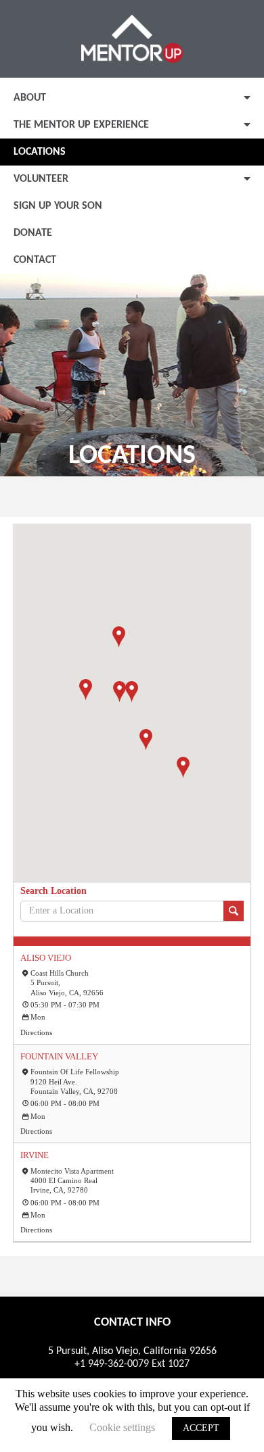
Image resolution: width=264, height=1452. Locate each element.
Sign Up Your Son (58, 206)
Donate (33, 233)
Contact (35, 260)
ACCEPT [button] (201, 1428)
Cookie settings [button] (122, 1427)
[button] (146, 740)
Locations (40, 152)
